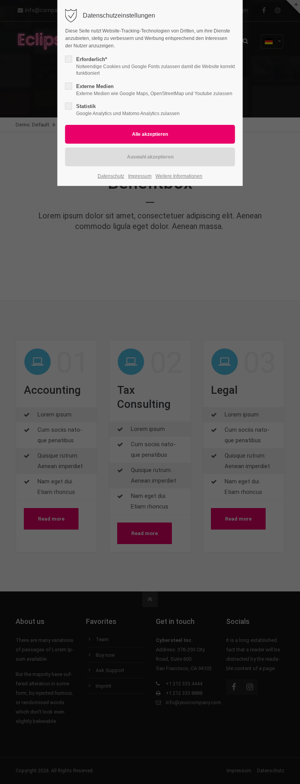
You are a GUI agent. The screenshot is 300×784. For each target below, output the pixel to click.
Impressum (140, 176)
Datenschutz (111, 176)
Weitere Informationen (178, 176)
